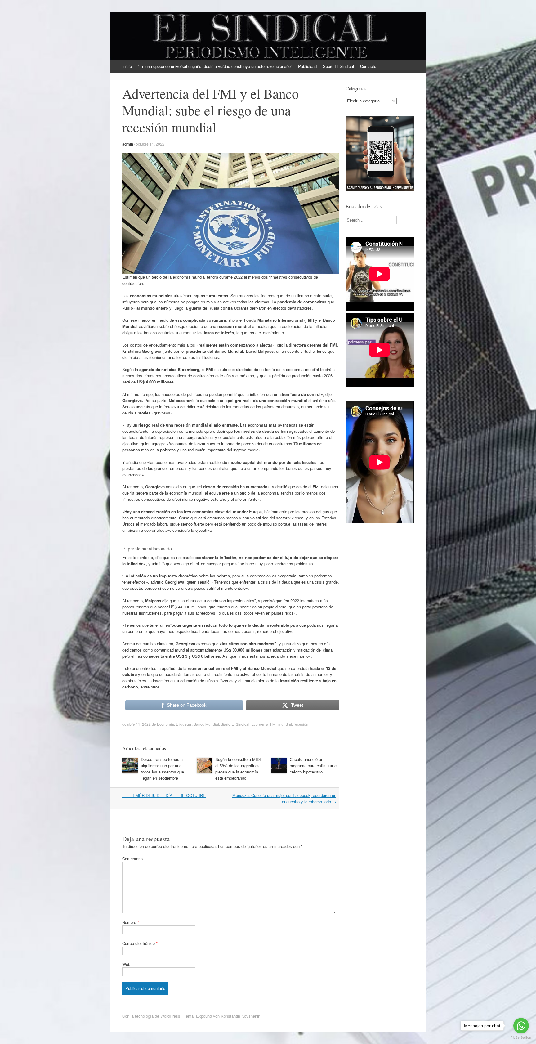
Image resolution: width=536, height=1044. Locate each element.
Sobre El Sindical (338, 66)
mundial (285, 724)
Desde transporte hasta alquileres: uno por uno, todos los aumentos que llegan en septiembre (162, 768)
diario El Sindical (235, 724)
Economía (165, 724)
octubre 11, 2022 (150, 143)
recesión (301, 724)
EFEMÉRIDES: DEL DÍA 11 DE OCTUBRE (164, 795)
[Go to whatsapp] (521, 1025)
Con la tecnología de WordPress (151, 1016)
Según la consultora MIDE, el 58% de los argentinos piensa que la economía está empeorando (239, 768)
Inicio (127, 66)
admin (127, 144)
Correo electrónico (140, 943)
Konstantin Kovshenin (240, 1016)
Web (126, 964)
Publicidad (307, 66)
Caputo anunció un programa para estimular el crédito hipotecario (313, 765)
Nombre (130, 922)
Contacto (368, 66)
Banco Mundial (206, 724)
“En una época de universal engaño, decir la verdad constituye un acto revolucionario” (215, 66)
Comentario (133, 859)
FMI (273, 724)
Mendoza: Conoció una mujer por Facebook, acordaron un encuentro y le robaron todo (284, 798)
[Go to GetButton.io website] (521, 1038)
